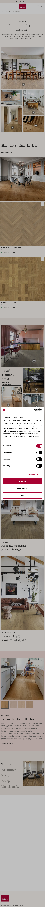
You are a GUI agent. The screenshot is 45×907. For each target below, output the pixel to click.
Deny (22, 495)
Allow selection (23, 488)
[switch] (39, 452)
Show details (33, 474)
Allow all (22, 481)
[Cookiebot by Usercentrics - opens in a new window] (32, 409)
